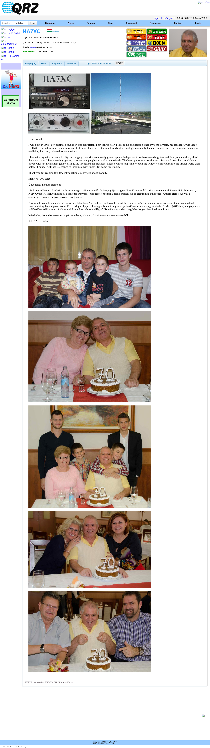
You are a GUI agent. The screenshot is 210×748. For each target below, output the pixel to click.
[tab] (30, 63)
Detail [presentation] (44, 63)
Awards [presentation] (71, 63)
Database (50, 23)
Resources (155, 23)
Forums (91, 23)
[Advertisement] (113, 715)
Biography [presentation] (30, 63)
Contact (178, 23)
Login (198, 23)
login (156, 18)
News (71, 23)
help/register (168, 18)
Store (110, 23)
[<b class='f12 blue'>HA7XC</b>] (188, 56)
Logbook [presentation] (57, 63)
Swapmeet (131, 23)
